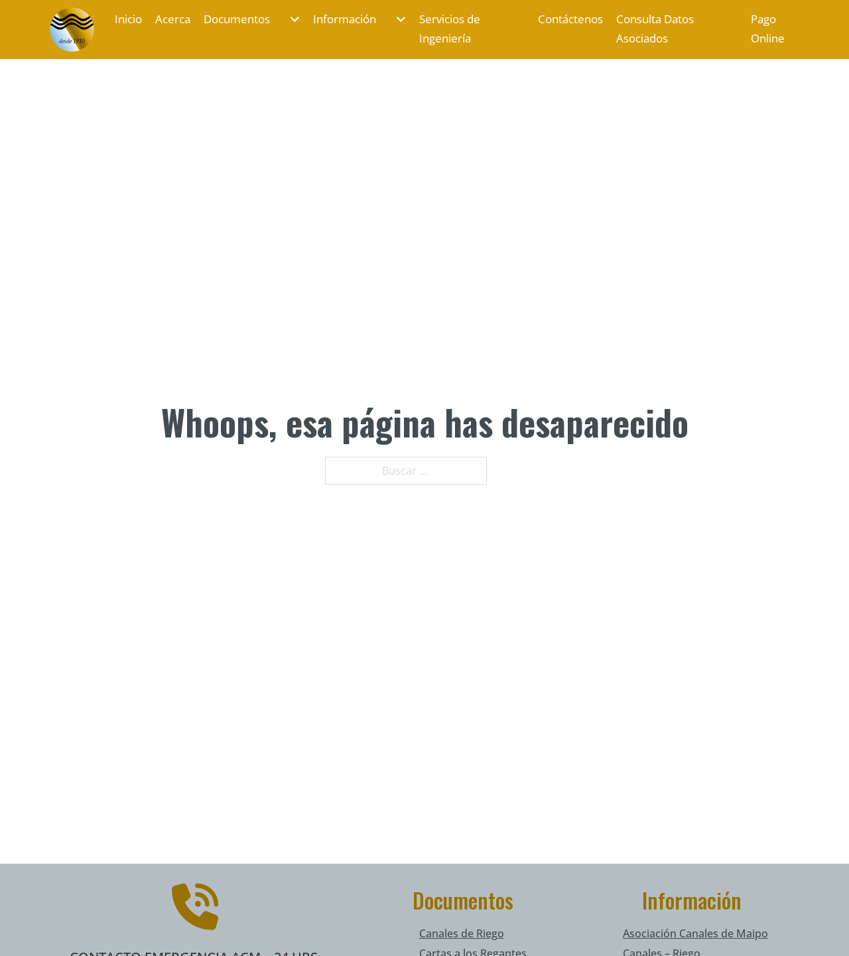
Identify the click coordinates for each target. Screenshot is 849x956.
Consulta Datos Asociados (655, 28)
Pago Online (768, 28)
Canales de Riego (461, 933)
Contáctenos (570, 19)
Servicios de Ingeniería (449, 28)
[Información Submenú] (394, 19)
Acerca (172, 19)
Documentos (237, 19)
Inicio (128, 19)
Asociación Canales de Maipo (695, 933)
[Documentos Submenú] (288, 19)
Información (344, 19)
